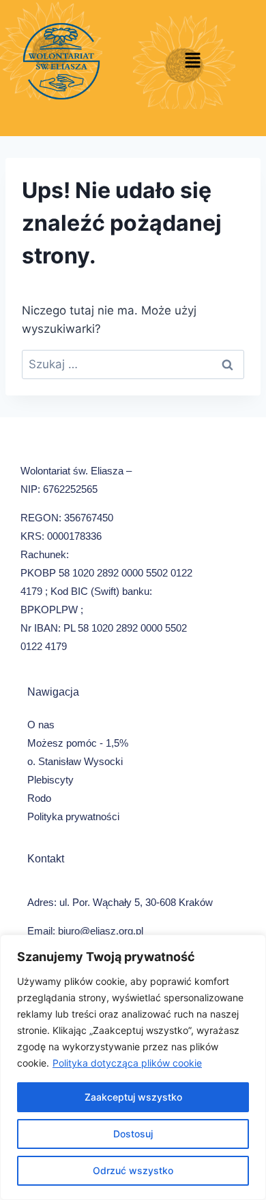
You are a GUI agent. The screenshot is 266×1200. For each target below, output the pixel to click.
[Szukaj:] (133, 364)
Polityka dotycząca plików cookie (127, 1063)
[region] (133, 1067)
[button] (192, 61)
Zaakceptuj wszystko (133, 1097)
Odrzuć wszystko (133, 1170)
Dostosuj (133, 1133)
